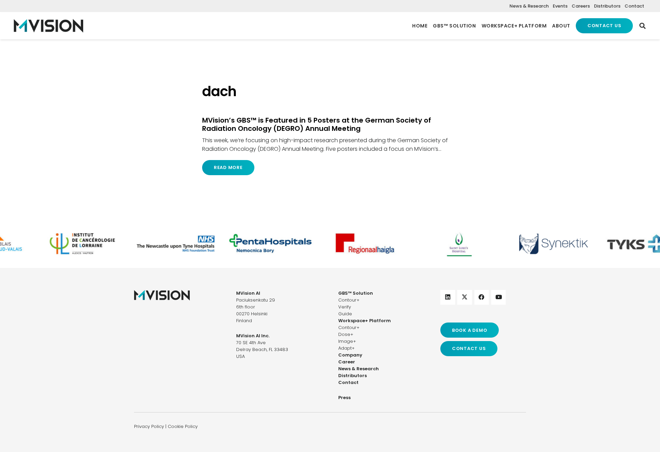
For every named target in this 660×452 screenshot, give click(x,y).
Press (344, 397)
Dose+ (345, 334)
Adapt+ (346, 348)
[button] (642, 26)
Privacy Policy (149, 426)
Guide (345, 313)
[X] (464, 297)
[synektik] (546, 243)
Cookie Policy (183, 426)
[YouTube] (498, 297)
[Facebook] (481, 297)
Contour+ (349, 300)
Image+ (347, 341)
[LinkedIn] (447, 297)
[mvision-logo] (48, 26)
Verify (344, 307)
